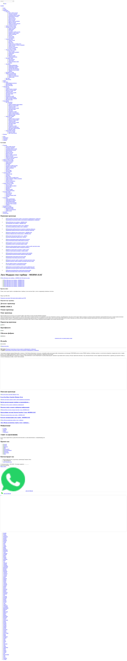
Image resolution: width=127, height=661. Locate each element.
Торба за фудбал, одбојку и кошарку (16, 45)
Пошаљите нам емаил (5, 298)
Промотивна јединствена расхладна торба (15, 257)
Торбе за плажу (11, 28)
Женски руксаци (12, 22)
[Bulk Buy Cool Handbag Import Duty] (10, 394)
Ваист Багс (10, 42)
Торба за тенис (11, 46)
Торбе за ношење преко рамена (15, 104)
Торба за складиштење (13, 75)
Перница (10, 54)
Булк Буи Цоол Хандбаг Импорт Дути (12, 397)
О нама (4, 9)
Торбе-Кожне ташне (12, 67)
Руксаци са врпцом (12, 14)
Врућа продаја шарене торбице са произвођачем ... (15, 402)
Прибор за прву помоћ (13, 33)
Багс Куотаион (9, 102)
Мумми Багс (11, 53)
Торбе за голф (11, 40)
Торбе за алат (11, 77)
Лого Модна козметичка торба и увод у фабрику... (15, 422)
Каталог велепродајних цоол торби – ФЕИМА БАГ (15, 417)
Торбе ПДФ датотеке (10, 130)
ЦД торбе (10, 30)
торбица (10, 71)
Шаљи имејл (3, 466)
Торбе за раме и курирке (11, 89)
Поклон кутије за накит (13, 70)
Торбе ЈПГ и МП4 (10, 116)
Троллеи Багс (11, 37)
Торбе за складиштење (11, 73)
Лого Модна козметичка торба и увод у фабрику (17, 226)
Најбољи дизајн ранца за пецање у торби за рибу (17, 250)
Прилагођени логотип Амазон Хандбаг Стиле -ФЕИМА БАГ (18, 412)
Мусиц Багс (8, 79)
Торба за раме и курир (11, 25)
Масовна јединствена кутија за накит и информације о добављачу (21, 349)
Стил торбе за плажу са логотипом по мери (15, 264)
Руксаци (8, 11)
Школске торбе (11, 55)
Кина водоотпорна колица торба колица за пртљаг (17, 240)
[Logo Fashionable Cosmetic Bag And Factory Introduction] (12, 420)
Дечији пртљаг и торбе (11, 49)
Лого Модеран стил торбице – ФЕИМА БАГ (16, 223)
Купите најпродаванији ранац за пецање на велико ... (18, 247)
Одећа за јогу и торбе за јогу (14, 43)
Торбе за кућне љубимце (11, 98)
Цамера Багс (11, 29)
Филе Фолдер (11, 59)
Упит (2, 438)
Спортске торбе (9, 39)
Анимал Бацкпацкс (12, 56)
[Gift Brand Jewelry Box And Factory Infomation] (12, 404)
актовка (10, 62)
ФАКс (4, 80)
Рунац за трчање (12, 48)
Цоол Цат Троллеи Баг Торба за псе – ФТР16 (16, 237)
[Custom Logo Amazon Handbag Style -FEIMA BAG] (15, 409)
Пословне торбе (9, 58)
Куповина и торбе (10, 72)
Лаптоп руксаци (12, 18)
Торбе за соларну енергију (14, 23)
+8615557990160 (29, 490)
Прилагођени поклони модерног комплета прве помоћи (18, 254)
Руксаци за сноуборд (13, 47)
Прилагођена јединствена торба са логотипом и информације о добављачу (23, 219)
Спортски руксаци (12, 24)
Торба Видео (6, 86)
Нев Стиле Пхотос (12, 133)
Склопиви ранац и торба (14, 15)
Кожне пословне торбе (13, 61)
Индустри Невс (9, 85)
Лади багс (8, 95)
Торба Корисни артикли (11, 83)
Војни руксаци (11, 20)
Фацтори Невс (9, 84)
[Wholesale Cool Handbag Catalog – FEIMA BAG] (13, 415)
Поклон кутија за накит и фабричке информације (15, 407)
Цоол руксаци (11, 17)
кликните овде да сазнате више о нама (63, 338)
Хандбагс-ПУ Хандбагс (13, 68)
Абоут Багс (5, 81)
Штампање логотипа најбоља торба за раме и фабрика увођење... (20, 268)
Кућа (4, 8)
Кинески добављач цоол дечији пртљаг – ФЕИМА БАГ (18, 233)
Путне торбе (11, 36)
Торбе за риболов (12, 34)
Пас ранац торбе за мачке (14, 128)
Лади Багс (8, 64)
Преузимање (6, 100)
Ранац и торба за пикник (14, 21)
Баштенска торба (12, 74)
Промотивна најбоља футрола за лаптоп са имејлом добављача (20, 230)
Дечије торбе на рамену (13, 52)
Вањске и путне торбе (11, 90)
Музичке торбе (9, 99)
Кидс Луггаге (11, 50)
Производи (5, 10)
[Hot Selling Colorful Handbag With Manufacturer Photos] (15, 399)
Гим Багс (10, 41)
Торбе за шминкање (12, 65)
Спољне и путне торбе (11, 27)
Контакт (5, 134)
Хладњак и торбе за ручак (14, 31)
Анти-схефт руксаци (13, 12)
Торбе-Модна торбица (13, 66)
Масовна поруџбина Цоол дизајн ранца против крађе (18, 271)
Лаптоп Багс (11, 60)
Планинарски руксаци (13, 16)
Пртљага (10, 35)
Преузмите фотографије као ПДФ (18, 298)
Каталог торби (11, 131)
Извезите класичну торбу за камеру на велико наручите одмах (20, 261)
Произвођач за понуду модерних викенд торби (16, 244)
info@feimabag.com (7, 461)
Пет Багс (8, 78)
